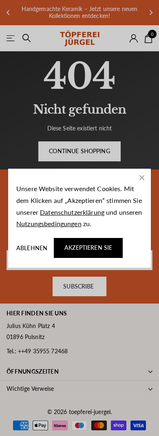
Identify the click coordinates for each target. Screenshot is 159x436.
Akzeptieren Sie (88, 247)
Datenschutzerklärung (72, 212)
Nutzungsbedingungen (49, 223)
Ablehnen (31, 247)
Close (142, 178)
